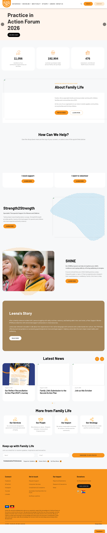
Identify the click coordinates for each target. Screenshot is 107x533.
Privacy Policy (98, 524)
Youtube (7, 491)
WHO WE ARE (26, 4)
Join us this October (83, 390)
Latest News (53, 358)
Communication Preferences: (13, 461)
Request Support (34, 481)
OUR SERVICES (16, 4)
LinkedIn (7, 494)
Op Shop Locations (34, 496)
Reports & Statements (59, 481)
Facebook (8, 481)
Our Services (15, 422)
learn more (28, 181)
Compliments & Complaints (37, 487)
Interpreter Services (35, 484)
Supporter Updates (29, 461)
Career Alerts (43, 461)
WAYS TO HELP (36, 4)
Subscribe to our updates (88, 455)
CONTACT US (59, 4)
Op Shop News (55, 461)
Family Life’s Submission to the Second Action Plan (53, 391)
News (54, 487)
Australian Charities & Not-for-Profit (38, 491)
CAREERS (52, 4)
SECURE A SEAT (13, 35)
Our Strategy (91, 422)
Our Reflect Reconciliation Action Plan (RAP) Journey (16, 391)
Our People (40, 422)
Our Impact (66, 422)
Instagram (8, 487)
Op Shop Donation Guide (84, 481)
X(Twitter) (8, 484)
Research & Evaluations (60, 484)
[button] (88, 4)
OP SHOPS (45, 4)
